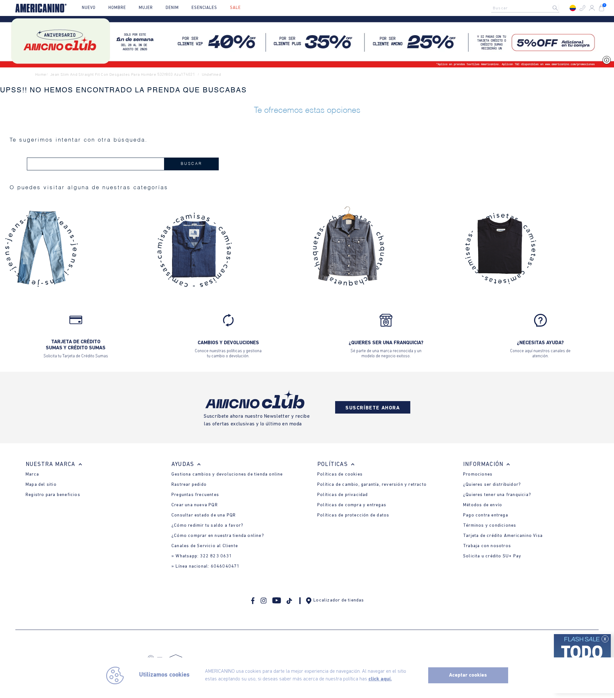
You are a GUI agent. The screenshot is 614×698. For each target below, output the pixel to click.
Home (40, 75)
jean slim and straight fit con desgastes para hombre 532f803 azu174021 (122, 75)
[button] (582, 8)
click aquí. (380, 679)
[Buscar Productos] (560, 8)
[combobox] (527, 8)
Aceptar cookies (468, 675)
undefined (211, 75)
